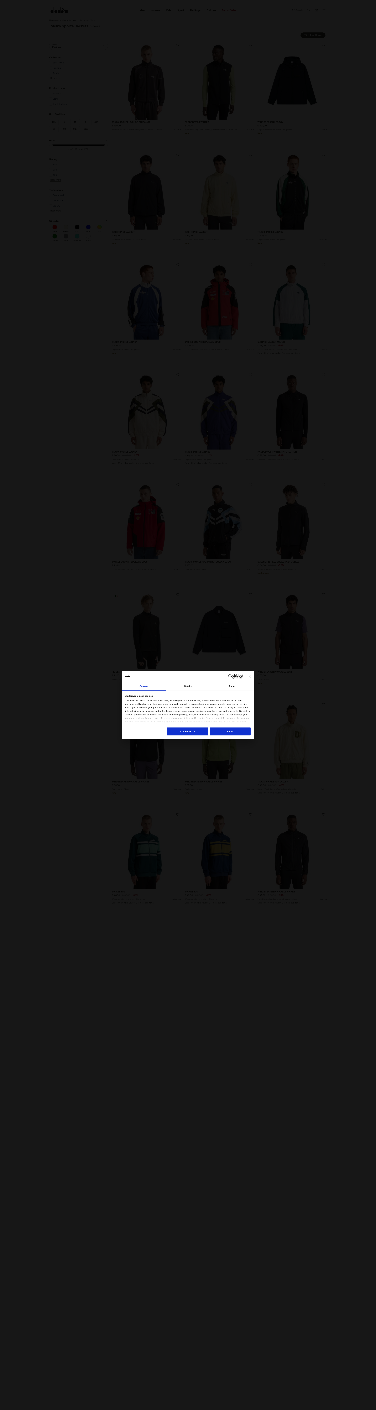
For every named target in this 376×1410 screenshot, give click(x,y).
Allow (230, 731)
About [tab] (232, 686)
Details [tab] (188, 686)
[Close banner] (250, 677)
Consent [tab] (144, 686)
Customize (185, 731)
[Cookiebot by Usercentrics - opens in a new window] (230, 676)
